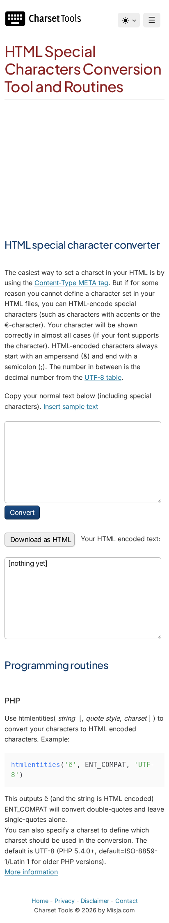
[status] (83, 598)
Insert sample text (70, 406)
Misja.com (121, 910)
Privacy (65, 900)
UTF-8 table (102, 377)
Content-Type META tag (71, 283)
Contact (126, 900)
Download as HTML (39, 539)
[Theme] (129, 20)
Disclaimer (95, 900)
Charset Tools (53, 910)
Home (40, 900)
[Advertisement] (84, 158)
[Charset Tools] (46, 18)
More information (31, 872)
